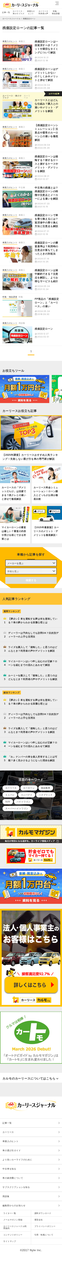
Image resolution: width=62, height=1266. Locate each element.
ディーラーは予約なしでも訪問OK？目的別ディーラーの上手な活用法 (33, 635)
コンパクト (26, 795)
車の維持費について (12, 1178)
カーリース (27, 97)
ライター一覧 (9, 1213)
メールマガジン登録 (12, 1220)
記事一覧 (6, 12)
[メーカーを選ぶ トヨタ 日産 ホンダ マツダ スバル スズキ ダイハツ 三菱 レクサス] (31, 563)
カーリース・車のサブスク (18, 12)
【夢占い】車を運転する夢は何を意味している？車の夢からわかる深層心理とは (32, 620)
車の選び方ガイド (11, 1150)
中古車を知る (9, 1169)
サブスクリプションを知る (16, 1187)
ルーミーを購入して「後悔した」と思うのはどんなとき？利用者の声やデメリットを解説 (32, 677)
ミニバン (9, 795)
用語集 (5, 1196)
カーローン (29, 788)
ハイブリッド (46, 795)
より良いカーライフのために (17, 1159)
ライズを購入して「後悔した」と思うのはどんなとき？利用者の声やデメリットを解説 (32, 649)
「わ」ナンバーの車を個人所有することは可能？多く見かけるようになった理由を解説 (32, 758)
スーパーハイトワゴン (16, 808)
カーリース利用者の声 (43, 12)
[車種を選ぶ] (31, 571)
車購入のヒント (31, 12)
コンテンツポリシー (12, 1235)
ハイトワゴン (23, 801)
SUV (7, 801)
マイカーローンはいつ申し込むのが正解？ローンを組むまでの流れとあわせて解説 (32, 663)
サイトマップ (9, 1241)
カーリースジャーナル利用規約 (15, 1227)
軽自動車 (45, 788)
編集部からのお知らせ (13, 1205)
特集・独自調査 (56, 12)
